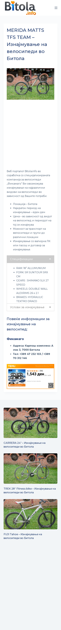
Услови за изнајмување (27, 307)
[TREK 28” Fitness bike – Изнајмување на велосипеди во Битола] (30, 468)
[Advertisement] (30, 135)
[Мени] (56, 7)
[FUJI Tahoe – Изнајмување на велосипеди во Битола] (30, 514)
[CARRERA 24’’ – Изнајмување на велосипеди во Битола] (30, 423)
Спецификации (21, 259)
